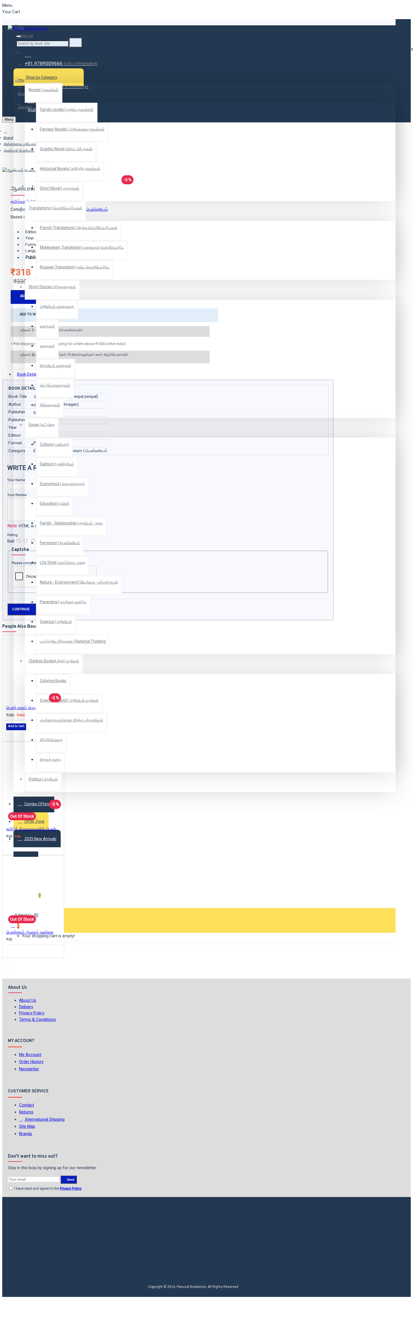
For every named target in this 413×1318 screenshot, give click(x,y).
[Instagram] (20, 1239)
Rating (12, 535)
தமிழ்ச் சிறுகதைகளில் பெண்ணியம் (34, 828)
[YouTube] (20, 1253)
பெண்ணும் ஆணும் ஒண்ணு (30, 932)
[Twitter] (20, 1225)
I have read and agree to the (47, 1188)
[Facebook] (20, 1211)
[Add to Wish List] (10, 734)
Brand (8, 138)
